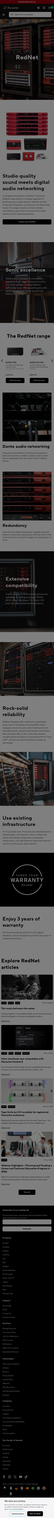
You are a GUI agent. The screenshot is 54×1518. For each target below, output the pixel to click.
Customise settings (18, 1514)
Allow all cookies (35, 1514)
